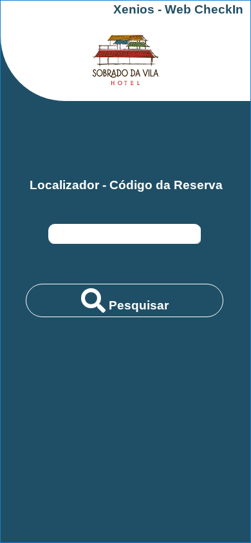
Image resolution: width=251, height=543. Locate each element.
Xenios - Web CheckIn (178, 9)
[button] (124, 300)
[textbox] (124, 234)
